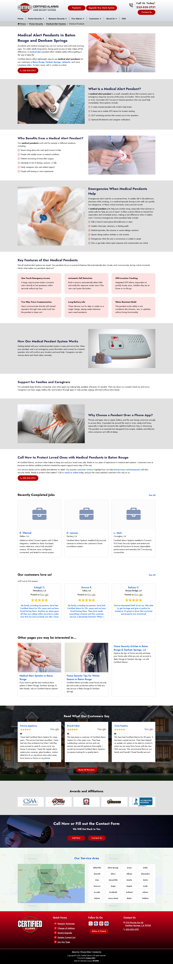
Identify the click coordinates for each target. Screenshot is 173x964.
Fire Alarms (77, 18)
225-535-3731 (145, 7)
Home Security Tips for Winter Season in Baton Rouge (83, 677)
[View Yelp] (101, 923)
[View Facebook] (96, 923)
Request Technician (66, 923)
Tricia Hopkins (121, 725)
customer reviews (85, 469)
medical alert (35, 51)
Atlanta (97, 898)
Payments (76, 8)
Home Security (35, 18)
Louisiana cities (25, 65)
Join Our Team (64, 942)
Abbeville (97, 868)
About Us (110, 18)
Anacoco (97, 886)
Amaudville (113, 880)
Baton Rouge (38, 62)
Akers (113, 874)
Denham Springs (53, 62)
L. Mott (118, 533)
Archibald (113, 892)
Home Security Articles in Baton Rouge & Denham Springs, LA (131, 648)
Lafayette (66, 62)
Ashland (129, 892)
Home (20, 18)
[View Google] (90, 923)
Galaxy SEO (90, 958)
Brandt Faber (73, 725)
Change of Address (66, 928)
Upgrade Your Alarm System (102, 8)
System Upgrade (65, 933)
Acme (129, 868)
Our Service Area (86, 858)
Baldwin (145, 898)
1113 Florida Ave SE (138, 924)
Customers (94, 18)
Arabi (145, 886)
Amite (145, 880)
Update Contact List (66, 937)
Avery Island (113, 898)
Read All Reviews (86, 769)
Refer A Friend (99, 931)
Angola (129, 886)
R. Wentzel (25, 533)
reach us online (71, 472)
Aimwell (97, 874)
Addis (145, 868)
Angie (113, 886)
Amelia (129, 880)
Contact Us (146, 12)
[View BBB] (106, 923)
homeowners (120, 469)
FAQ (124, 18)
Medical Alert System (56, 23)
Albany (129, 874)
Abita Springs (113, 868)
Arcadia (97, 892)
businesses (135, 469)
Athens (145, 892)
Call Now (76, 838)
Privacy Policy (86, 952)
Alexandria (145, 874)
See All (152, 495)
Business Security (56, 18)
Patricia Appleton (28, 725)
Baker (129, 898)
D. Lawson (72, 533)
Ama (97, 880)
